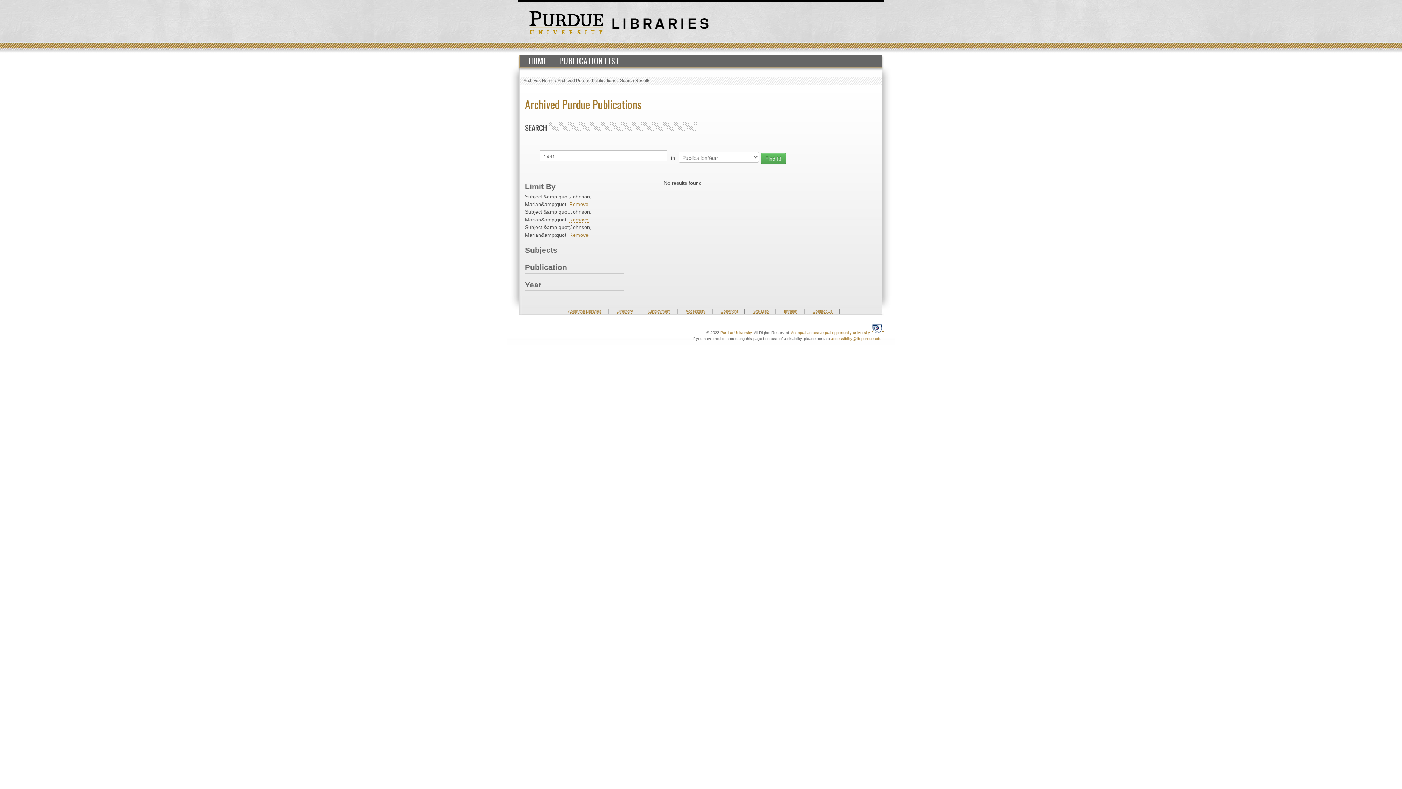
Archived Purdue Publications (587, 80)
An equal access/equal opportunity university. (831, 333)
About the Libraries (584, 311)
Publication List (589, 60)
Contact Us (823, 311)
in (673, 158)
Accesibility (695, 311)
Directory (625, 311)
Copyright (729, 311)
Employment (659, 311)
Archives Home (539, 80)
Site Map (761, 311)
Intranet (790, 311)
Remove (579, 204)
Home (538, 60)
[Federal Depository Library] (877, 328)
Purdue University (736, 333)
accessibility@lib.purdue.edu (856, 338)
